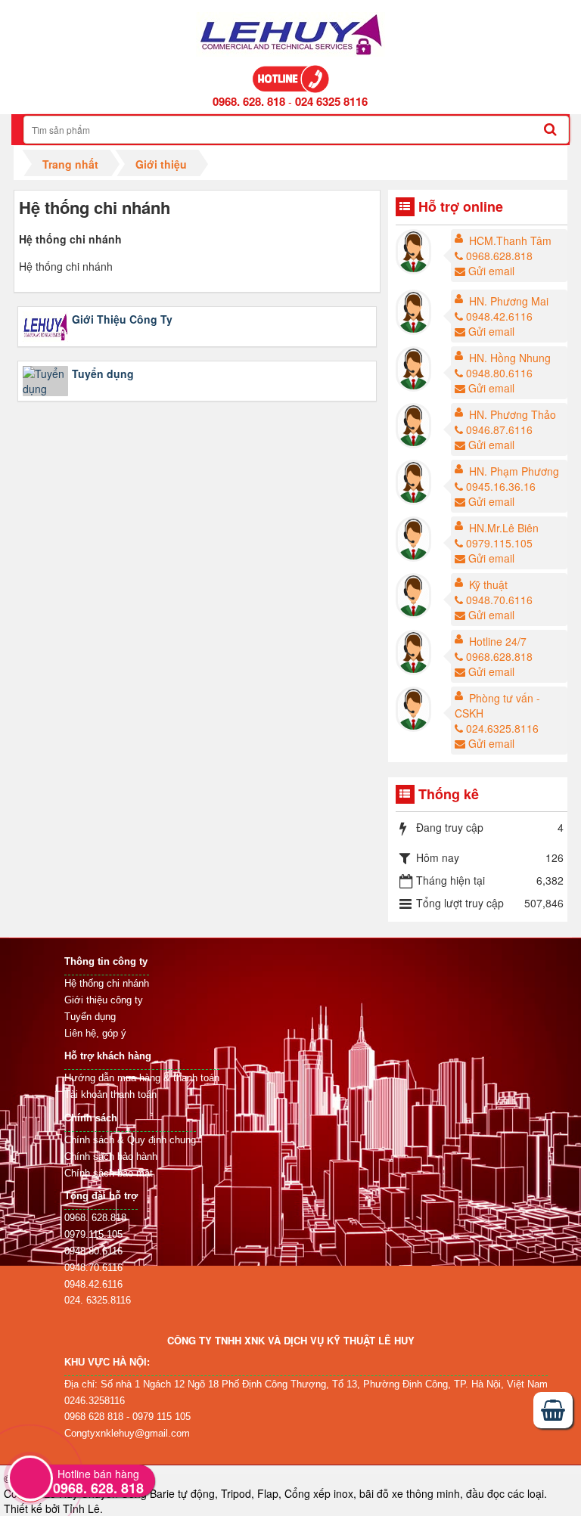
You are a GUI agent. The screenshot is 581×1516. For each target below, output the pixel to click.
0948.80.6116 (499, 372)
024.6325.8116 (502, 728)
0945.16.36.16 (501, 486)
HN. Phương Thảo (512, 414)
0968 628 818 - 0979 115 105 (127, 1416)
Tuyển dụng (103, 373)
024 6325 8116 (331, 101)
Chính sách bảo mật (108, 1173)
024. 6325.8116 (97, 1300)
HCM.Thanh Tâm (510, 240)
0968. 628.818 (95, 1217)
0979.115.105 (499, 542)
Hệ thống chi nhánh (106, 983)
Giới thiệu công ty (103, 1000)
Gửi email (491, 270)
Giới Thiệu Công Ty (122, 319)
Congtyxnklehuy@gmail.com (127, 1433)
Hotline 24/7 (498, 641)
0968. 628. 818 (249, 101)
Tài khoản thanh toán (110, 1094)
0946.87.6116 (499, 429)
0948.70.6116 (499, 599)
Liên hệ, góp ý (95, 1033)
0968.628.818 (499, 255)
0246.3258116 (94, 1400)
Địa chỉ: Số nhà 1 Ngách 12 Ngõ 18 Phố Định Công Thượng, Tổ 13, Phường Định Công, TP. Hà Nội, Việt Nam (306, 1384)
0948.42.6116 (499, 316)
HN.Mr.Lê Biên (504, 527)
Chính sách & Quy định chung (130, 1140)
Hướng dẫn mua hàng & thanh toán (141, 1078)
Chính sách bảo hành (110, 1156)
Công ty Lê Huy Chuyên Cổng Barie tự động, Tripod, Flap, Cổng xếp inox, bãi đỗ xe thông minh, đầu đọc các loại (274, 1493)
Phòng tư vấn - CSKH (497, 705)
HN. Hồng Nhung (510, 357)
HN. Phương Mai (508, 300)
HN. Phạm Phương (514, 471)
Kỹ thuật (488, 584)
